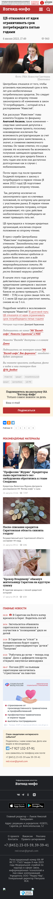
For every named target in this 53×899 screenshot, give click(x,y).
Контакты (13, 839)
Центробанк (17, 382)
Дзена (6, 343)
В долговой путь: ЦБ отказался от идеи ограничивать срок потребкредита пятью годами (26, 315)
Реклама (40, 836)
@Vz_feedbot (10, 369)
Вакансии (28, 836)
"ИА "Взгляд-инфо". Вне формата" (24, 351)
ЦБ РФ (28, 382)
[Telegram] (13, 423)
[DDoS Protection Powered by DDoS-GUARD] (26, 894)
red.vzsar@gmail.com (17, 761)
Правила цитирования (33, 839)
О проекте (13, 836)
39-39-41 (35, 757)
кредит (18, 377)
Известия (8, 377)
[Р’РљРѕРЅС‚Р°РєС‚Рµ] (4, 423)
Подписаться (26, 410)
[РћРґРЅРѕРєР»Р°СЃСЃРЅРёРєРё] (9, 423)
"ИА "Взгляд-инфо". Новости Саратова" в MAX (23, 332)
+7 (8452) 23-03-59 (16, 757)
